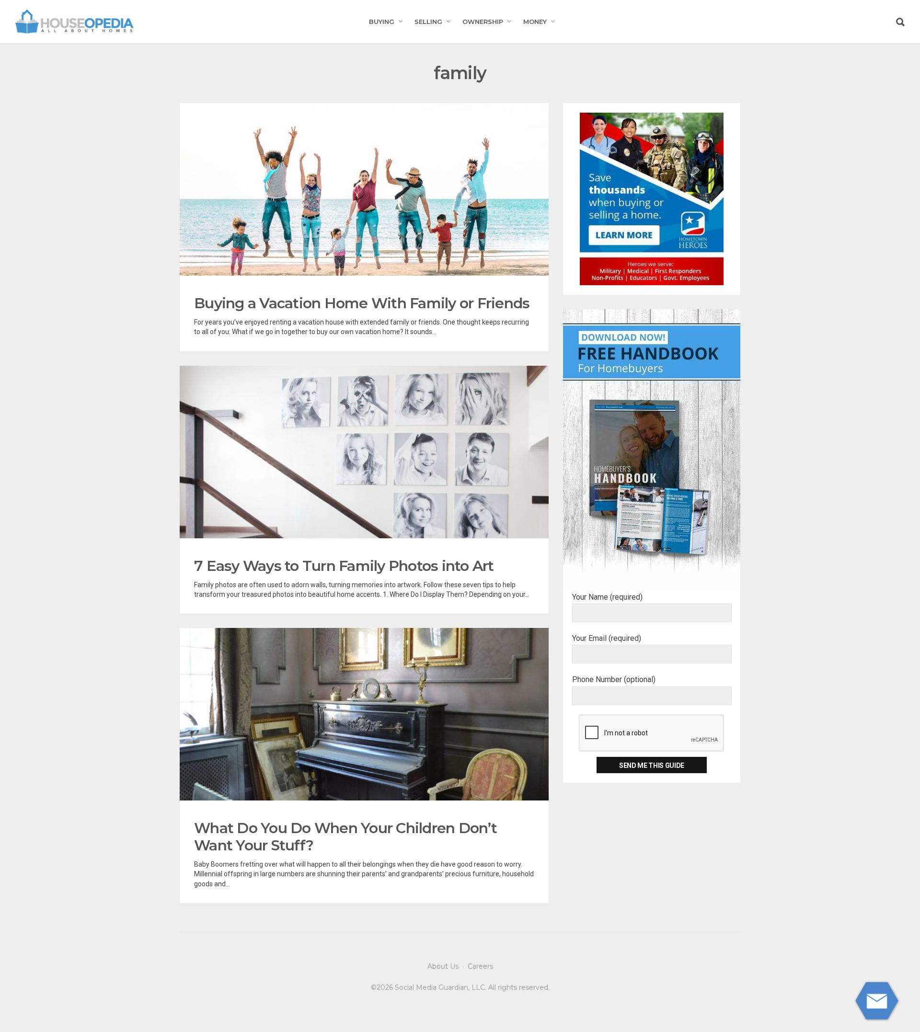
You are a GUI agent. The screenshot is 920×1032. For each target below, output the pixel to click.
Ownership (482, 21)
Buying (381, 21)
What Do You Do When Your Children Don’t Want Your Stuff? (345, 836)
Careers (480, 966)
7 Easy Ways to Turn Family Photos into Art (344, 566)
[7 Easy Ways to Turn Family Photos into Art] (364, 452)
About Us (443, 966)
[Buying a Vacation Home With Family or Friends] (364, 189)
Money (535, 21)
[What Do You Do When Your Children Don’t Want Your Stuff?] (364, 714)
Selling (428, 21)
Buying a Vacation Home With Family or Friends (361, 303)
